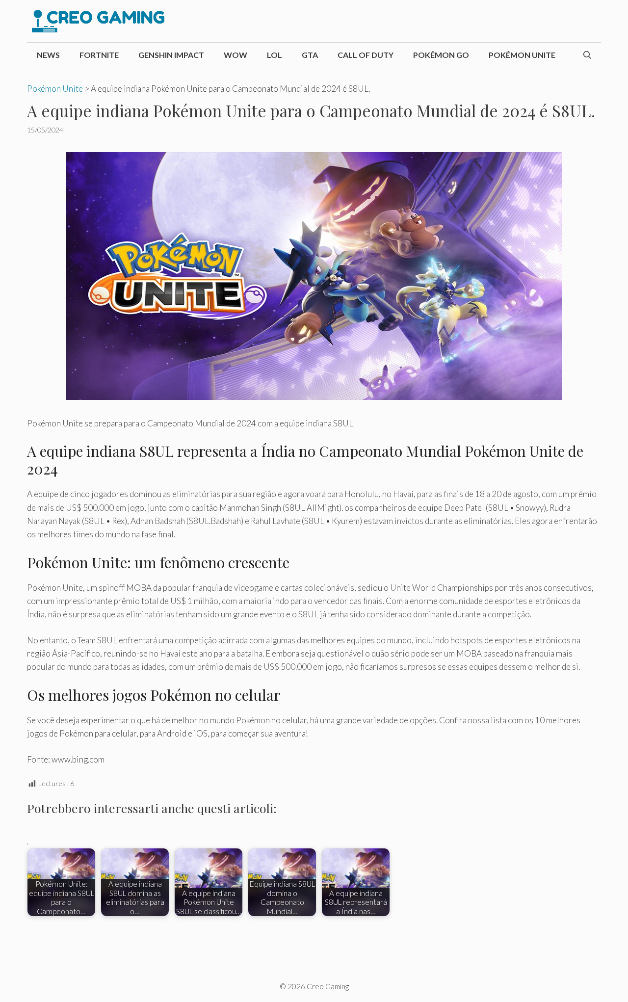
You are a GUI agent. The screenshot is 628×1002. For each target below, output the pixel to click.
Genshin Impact (171, 54)
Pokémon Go (441, 54)
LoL (274, 54)
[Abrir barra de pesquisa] (587, 55)
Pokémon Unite (522, 54)
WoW (235, 54)
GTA (310, 54)
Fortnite (99, 54)
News (48, 54)
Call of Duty (365, 54)
